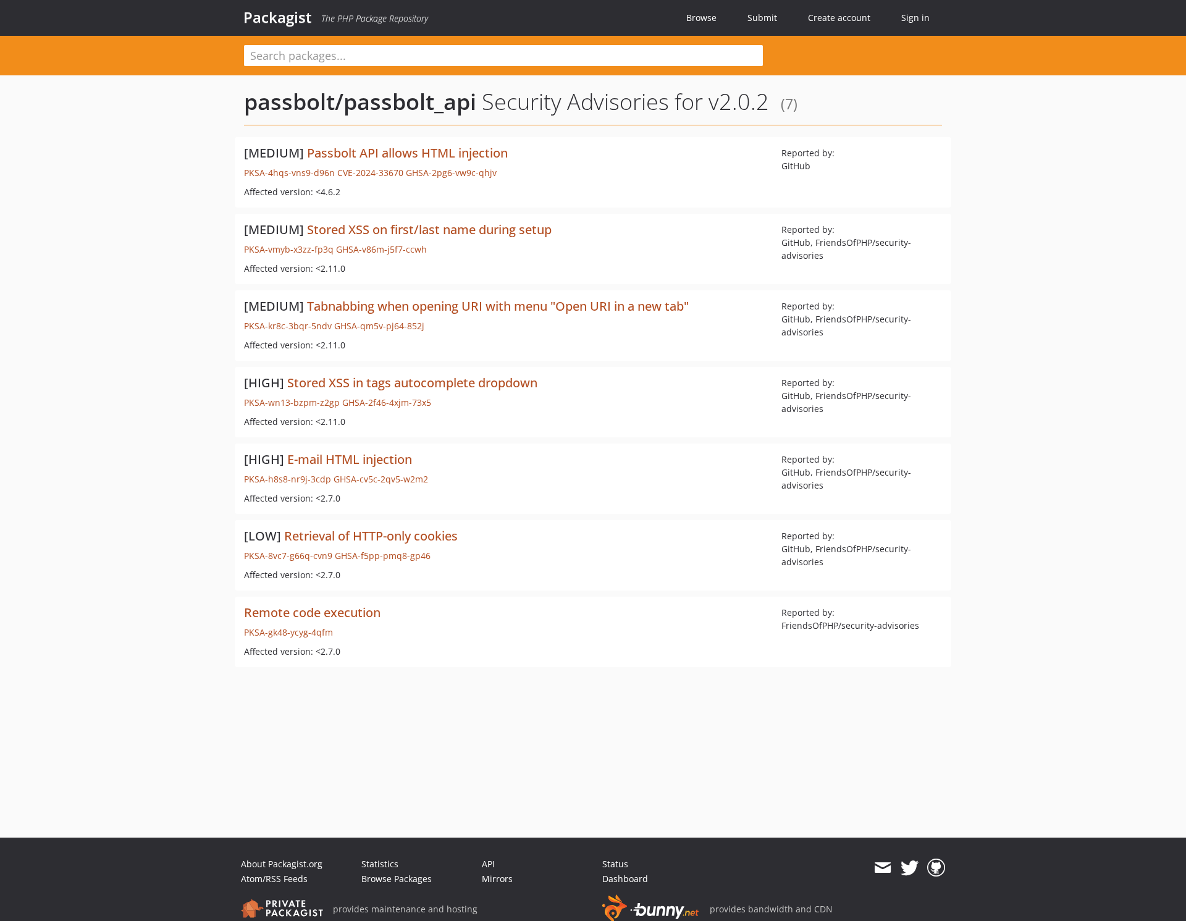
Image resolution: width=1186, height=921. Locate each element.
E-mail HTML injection (349, 459)
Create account (839, 17)
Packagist (277, 17)
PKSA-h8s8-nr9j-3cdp (287, 479)
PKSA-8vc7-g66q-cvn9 (288, 555)
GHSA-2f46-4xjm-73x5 (386, 402)
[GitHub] (936, 868)
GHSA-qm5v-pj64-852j (379, 326)
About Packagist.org (281, 864)
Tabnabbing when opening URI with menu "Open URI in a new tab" (498, 306)
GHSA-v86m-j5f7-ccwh (381, 249)
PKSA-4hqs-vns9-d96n (289, 173)
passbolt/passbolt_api (360, 101)
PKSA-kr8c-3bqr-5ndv (288, 326)
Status (615, 864)
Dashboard (625, 879)
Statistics (379, 864)
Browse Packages (396, 879)
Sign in (915, 17)
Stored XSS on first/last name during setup (429, 229)
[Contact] (882, 868)
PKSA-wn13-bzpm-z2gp (292, 402)
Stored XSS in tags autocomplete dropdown (412, 382)
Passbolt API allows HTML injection (407, 153)
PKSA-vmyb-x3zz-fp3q (289, 249)
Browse (701, 17)
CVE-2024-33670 (370, 173)
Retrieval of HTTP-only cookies (371, 536)
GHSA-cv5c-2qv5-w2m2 (381, 479)
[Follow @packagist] (910, 868)
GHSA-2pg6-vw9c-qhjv (451, 173)
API (488, 864)
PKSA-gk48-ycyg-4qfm (288, 632)
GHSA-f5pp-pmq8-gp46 (383, 555)
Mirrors (497, 879)
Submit (762, 17)
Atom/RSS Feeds (274, 879)
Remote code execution (312, 612)
